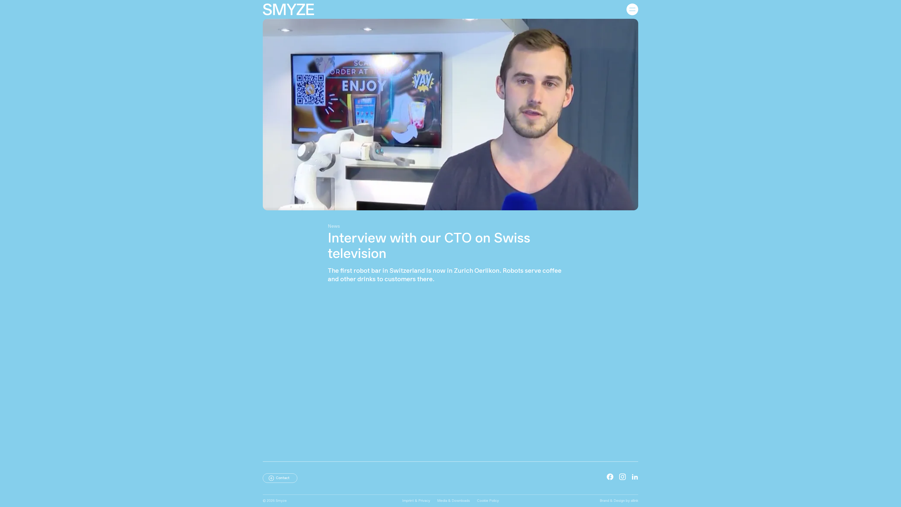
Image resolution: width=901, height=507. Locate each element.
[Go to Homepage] (288, 9)
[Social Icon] (610, 476)
